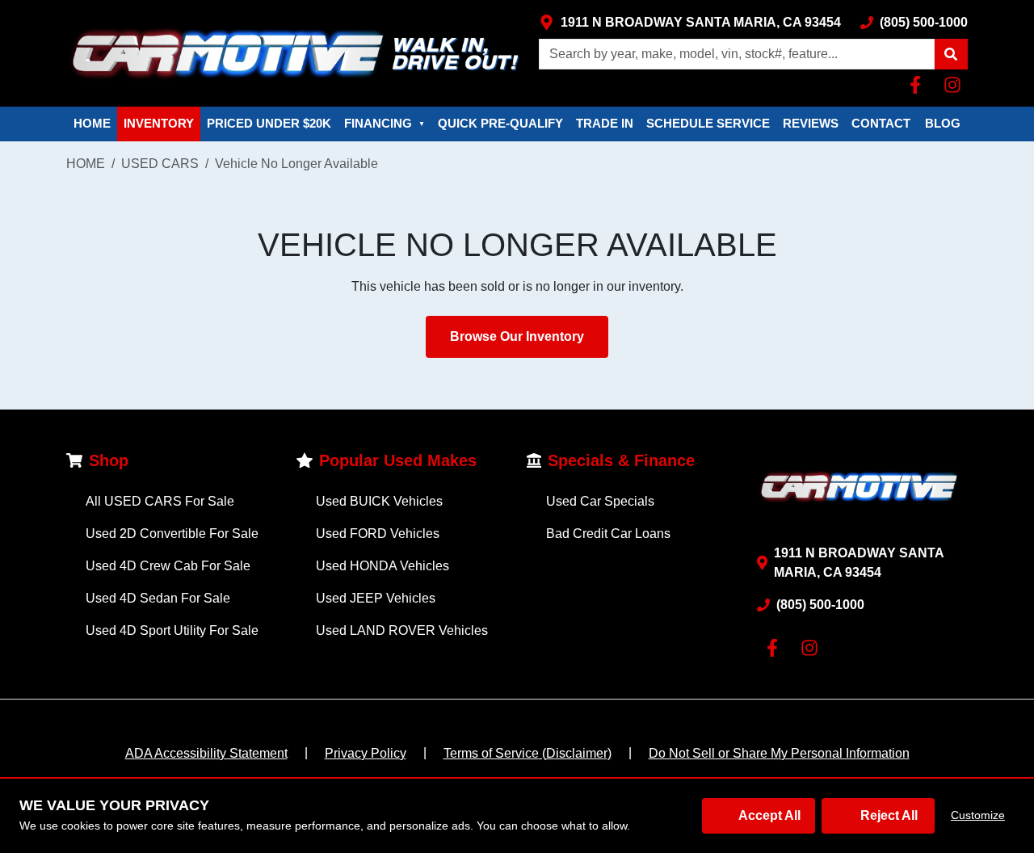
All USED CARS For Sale (160, 501)
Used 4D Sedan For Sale (158, 598)
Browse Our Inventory (517, 336)
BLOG (942, 123)
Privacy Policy (365, 753)
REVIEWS (811, 123)
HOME (92, 123)
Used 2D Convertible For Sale (172, 533)
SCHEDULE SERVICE (708, 123)
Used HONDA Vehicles (382, 566)
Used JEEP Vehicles (375, 598)
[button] (951, 54)
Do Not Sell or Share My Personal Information (779, 753)
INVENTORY (159, 123)
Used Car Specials (600, 501)
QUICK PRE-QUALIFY (500, 123)
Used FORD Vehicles (377, 533)
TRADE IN (604, 123)
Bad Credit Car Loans (608, 533)
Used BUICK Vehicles (379, 501)
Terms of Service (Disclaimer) (527, 753)
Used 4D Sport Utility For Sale (172, 630)
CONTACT (880, 123)
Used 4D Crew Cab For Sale (168, 566)
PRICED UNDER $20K (269, 123)
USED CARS (160, 163)
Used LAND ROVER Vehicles (402, 630)
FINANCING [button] (384, 123)
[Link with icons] (918, 85)
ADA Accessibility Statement (206, 753)
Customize (978, 815)
